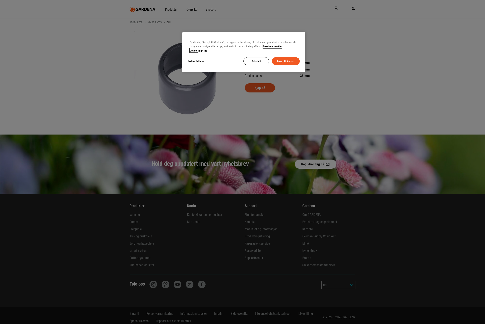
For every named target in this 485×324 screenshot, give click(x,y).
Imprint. (202, 50)
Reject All (256, 61)
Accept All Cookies (286, 61)
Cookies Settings (196, 60)
